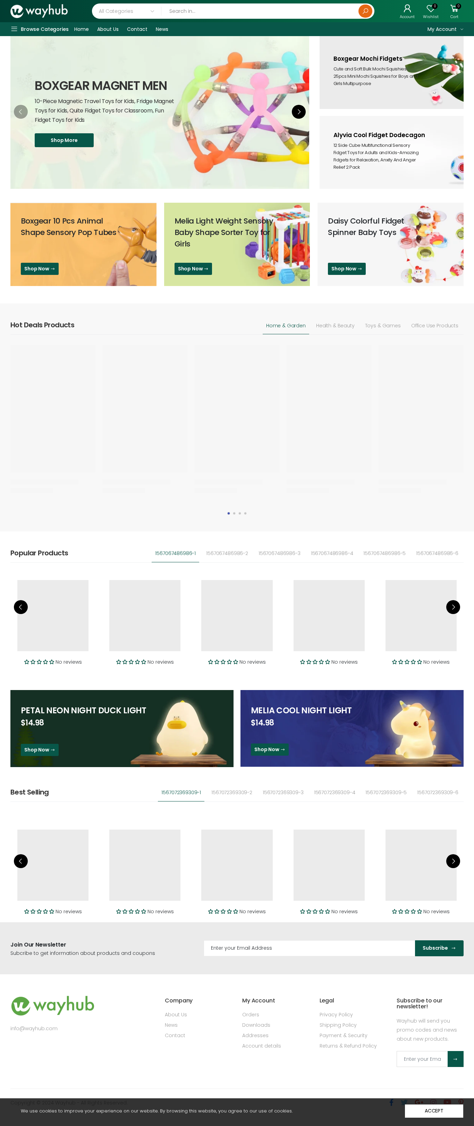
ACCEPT (434, 1110)
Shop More (64, 140)
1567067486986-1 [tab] (175, 553)
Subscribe (435, 947)
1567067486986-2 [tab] (227, 553)
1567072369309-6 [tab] (437, 792)
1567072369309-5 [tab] (386, 792)
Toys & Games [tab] (383, 325)
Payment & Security (343, 1035)
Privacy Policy (336, 1014)
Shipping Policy (338, 1025)
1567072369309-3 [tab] (283, 792)
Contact (175, 1035)
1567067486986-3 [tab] (280, 553)
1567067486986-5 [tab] (384, 553)
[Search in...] (365, 11)
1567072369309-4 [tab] (334, 792)
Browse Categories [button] (45, 29)
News (171, 1025)
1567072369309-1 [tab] (181, 792)
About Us (176, 1014)
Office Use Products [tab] (434, 325)
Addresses (255, 1035)
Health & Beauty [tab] (335, 325)
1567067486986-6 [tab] (437, 553)
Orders (250, 1014)
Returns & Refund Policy (348, 1045)
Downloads (256, 1025)
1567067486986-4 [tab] (332, 553)
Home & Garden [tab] (286, 325)
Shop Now (37, 268)
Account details (261, 1045)
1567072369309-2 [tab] (231, 792)
